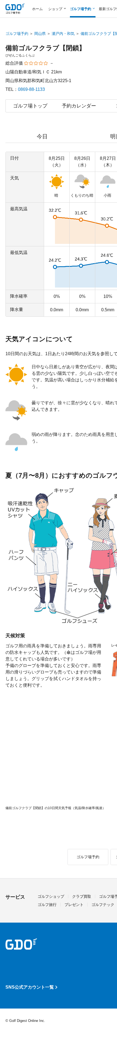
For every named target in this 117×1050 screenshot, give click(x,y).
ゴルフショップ (51, 896)
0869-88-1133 (31, 89)
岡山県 (40, 33)
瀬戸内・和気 (63, 33)
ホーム (37, 9)
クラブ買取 (81, 896)
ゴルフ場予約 (16, 33)
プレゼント (74, 905)
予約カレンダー (79, 106)
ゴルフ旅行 (47, 905)
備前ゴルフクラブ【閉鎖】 (45, 48)
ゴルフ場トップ (30, 106)
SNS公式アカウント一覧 (29, 987)
